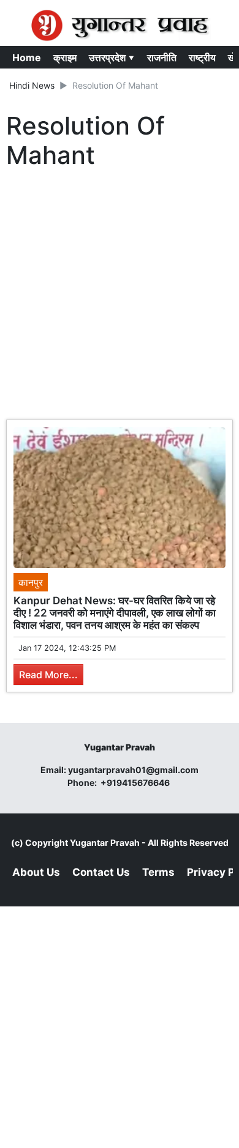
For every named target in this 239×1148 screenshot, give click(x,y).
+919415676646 (136, 782)
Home (26, 57)
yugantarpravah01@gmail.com (133, 770)
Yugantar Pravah (105, 842)
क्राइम (65, 57)
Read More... (48, 674)
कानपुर (30, 582)
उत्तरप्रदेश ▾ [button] (112, 57)
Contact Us (101, 872)
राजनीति (161, 57)
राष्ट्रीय (202, 57)
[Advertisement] (119, 297)
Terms (158, 872)
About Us (36, 872)
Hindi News (32, 85)
